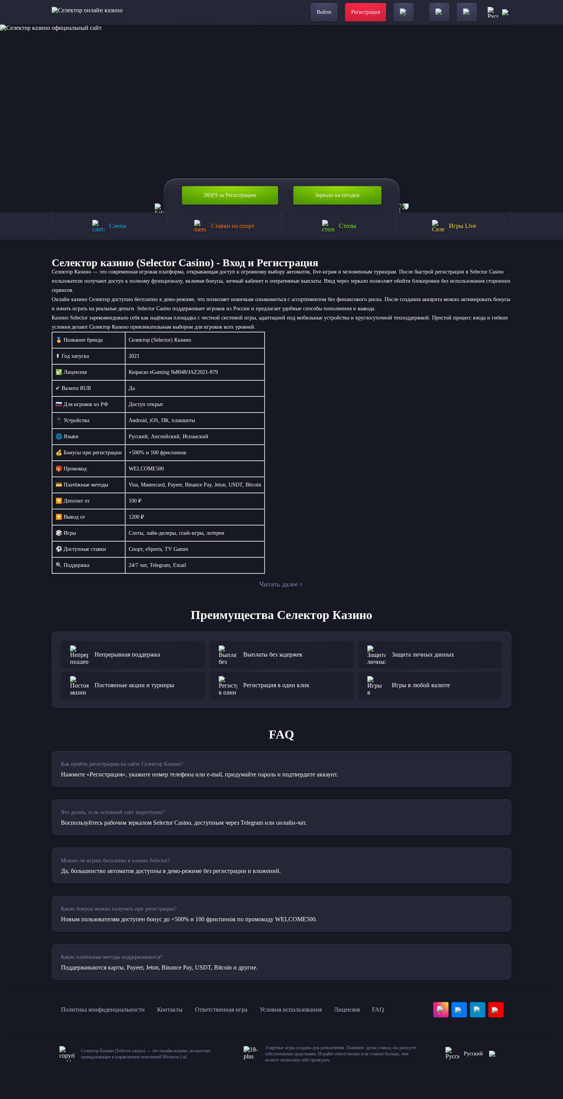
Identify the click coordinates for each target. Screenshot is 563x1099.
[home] (87, 12)
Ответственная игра (221, 1009)
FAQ (378, 1009)
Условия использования (291, 1009)
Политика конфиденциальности (103, 1009)
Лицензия (347, 1009)
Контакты (170, 1009)
